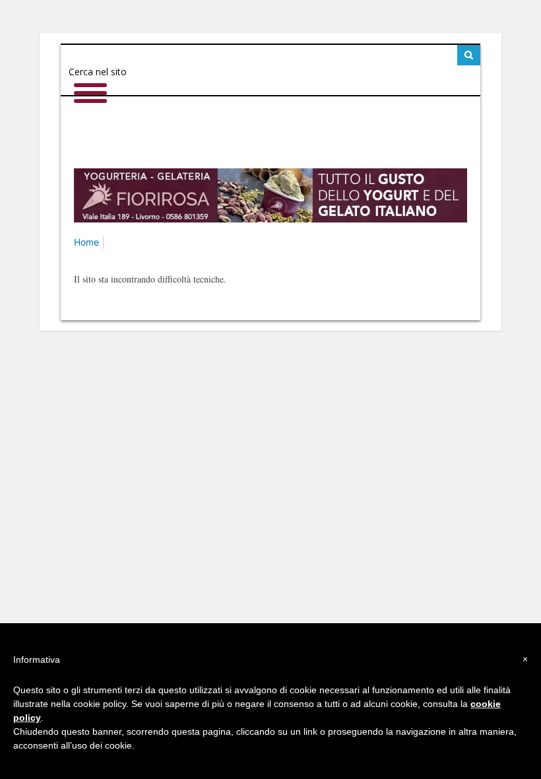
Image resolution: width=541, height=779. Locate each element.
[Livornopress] (270, 132)
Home (86, 242)
